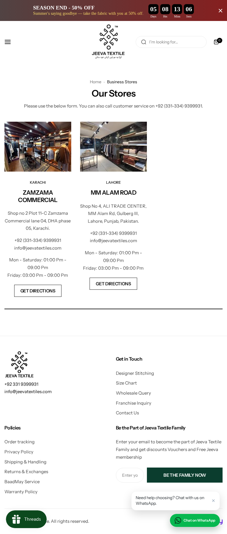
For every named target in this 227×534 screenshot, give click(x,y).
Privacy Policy (18, 452)
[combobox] (171, 42)
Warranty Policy (21, 491)
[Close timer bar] (220, 10)
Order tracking (19, 442)
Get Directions (38, 291)
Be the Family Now (184, 475)
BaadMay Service (22, 481)
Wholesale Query (133, 393)
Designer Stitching (135, 373)
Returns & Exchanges (26, 471)
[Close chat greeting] (213, 500)
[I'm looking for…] (143, 42)
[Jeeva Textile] (109, 41)
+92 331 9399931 (21, 384)
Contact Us (127, 413)
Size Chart (126, 383)
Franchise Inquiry (133, 403)
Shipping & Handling (25, 462)
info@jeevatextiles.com (28, 391)
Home (95, 81)
